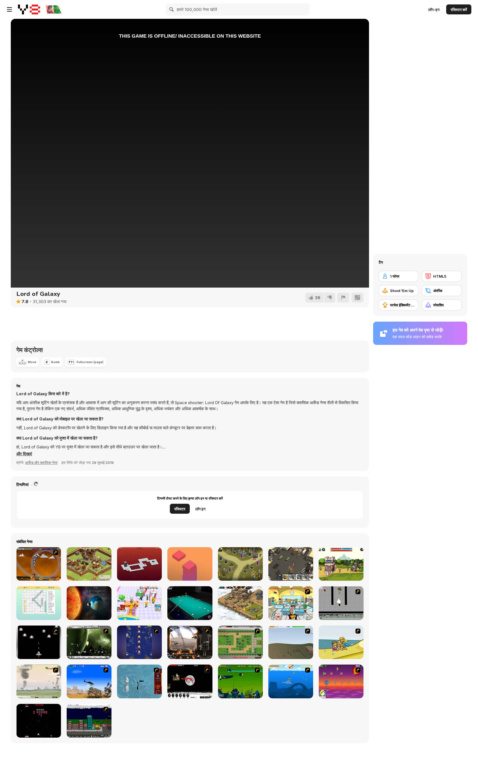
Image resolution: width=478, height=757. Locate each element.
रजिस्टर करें (459, 9)
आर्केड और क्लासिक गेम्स (41, 462)
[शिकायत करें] (343, 298)
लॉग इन (200, 509)
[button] (24, 454)
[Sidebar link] (9, 9)
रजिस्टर (179, 509)
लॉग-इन (434, 9)
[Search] (172, 9)
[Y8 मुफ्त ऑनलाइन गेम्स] (29, 9)
